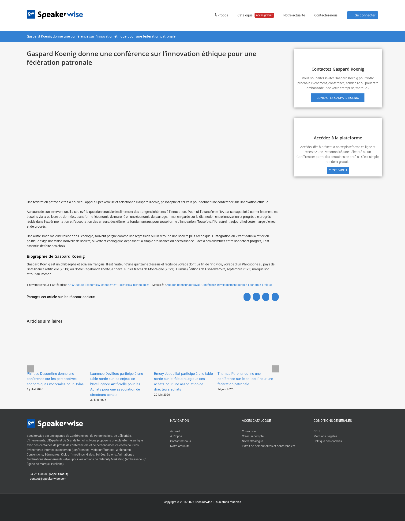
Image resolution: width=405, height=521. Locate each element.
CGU (316, 431)
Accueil (175, 431)
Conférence (209, 285)
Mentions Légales (325, 436)
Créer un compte (253, 436)
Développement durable (232, 285)
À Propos (176, 436)
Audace (171, 285)
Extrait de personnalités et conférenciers (268, 446)
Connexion (249, 431)
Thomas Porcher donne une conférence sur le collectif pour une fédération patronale (245, 379)
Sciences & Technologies (134, 285)
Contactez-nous (180, 441)
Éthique (267, 285)
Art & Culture (76, 285)
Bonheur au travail (188, 285)
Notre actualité (180, 446)
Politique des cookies (328, 441)
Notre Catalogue (252, 441)
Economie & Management (101, 285)
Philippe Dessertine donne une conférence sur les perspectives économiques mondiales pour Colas (55, 379)
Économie (254, 285)
